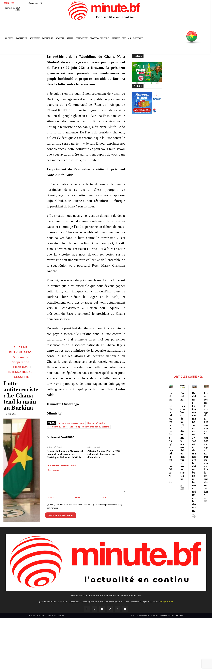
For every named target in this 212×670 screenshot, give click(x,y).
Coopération (20, 362)
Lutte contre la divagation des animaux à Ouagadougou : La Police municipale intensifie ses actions (206, 444)
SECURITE (21, 376)
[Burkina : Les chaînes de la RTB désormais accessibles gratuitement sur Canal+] (182, 386)
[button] (36, 3)
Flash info (20, 367)
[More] (37, 415)
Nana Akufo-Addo (96, 423)
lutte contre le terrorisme (71, 423)
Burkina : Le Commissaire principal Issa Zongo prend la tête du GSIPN (171, 434)
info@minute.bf (166, 601)
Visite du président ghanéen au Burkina (89, 427)
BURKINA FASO (20, 352)
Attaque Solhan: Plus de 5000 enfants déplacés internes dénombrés (103, 453)
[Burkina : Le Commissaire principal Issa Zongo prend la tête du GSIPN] (171, 386)
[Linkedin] (94, 609)
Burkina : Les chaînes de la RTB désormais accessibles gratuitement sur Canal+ (182, 438)
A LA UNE (20, 347)
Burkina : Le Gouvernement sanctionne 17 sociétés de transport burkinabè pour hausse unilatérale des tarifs (194, 452)
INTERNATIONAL (20, 372)
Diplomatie (20, 357)
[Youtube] (125, 609)
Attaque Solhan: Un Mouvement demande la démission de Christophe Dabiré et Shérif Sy (65, 453)
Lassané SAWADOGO (63, 437)
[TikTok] (110, 609)
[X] (117, 609)
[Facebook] (87, 609)
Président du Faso (57, 427)
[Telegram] (102, 609)
